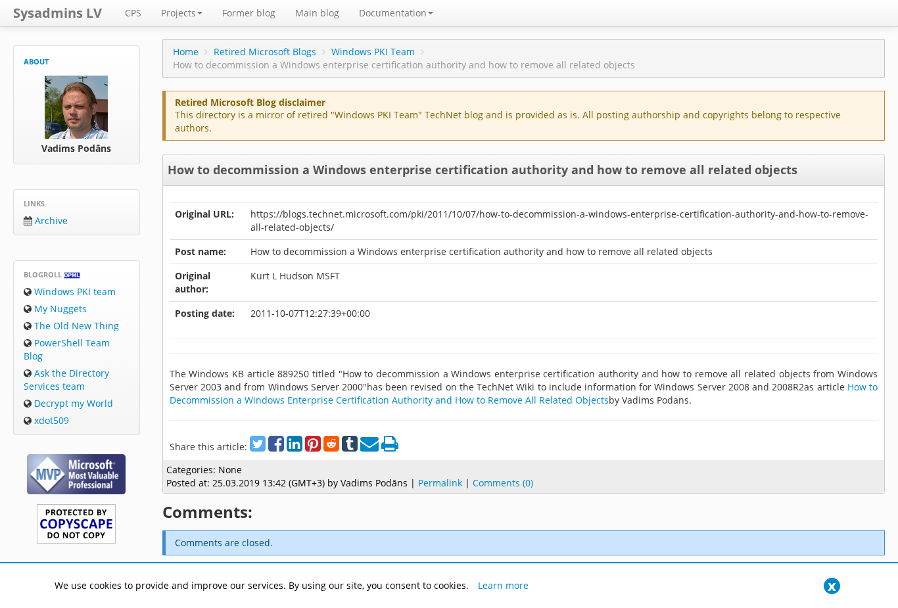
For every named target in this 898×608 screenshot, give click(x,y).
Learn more (503, 585)
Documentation (393, 13)
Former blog (248, 13)
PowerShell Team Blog (67, 349)
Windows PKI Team (373, 51)
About (36, 61)
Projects (178, 13)
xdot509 (50, 420)
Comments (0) (503, 483)
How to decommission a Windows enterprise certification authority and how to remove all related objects (482, 169)
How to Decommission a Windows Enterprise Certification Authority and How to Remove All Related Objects (524, 393)
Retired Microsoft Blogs (265, 51)
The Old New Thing (75, 325)
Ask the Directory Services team (66, 379)
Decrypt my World (72, 403)
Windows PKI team (74, 291)
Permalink (440, 483)
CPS (133, 13)
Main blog (317, 13)
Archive (50, 220)
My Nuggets (59, 308)
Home (186, 51)
